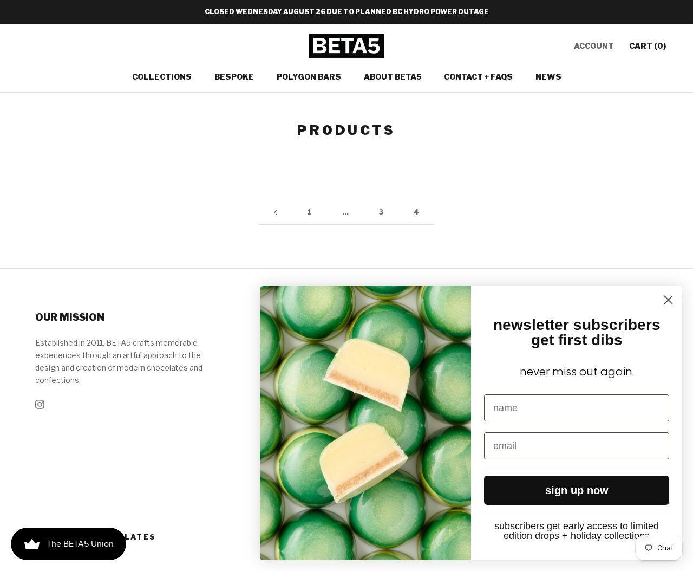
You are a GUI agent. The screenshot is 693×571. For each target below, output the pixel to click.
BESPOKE (234, 76)
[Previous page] (275, 212)
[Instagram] (39, 403)
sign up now (577, 490)
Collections (162, 76)
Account (594, 45)
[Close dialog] (668, 299)
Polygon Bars (309, 76)
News (548, 76)
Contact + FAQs (478, 76)
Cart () (647, 45)
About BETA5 (392, 76)
